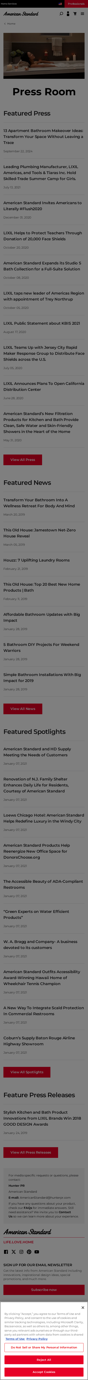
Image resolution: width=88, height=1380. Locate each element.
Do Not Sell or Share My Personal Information (44, 1347)
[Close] (83, 1307)
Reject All (44, 1359)
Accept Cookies (44, 1372)
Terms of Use (15, 1338)
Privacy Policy (37, 1338)
